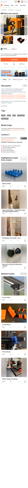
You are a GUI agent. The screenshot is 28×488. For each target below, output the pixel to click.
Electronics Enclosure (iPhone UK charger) (12, 265)
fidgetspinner (5, 118)
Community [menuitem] (23, 5)
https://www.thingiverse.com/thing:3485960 (13, 96)
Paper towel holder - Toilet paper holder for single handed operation (13, 210)
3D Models (4, 9)
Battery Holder (6, 183)
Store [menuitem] (12, 5)
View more (23, 159)
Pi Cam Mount (6, 324)
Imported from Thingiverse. (17, 130)
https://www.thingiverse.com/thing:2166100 (13, 98)
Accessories (18, 9)
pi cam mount (6, 297)
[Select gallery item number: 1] (11, 180)
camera (3, 115)
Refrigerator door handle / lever (11, 238)
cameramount (21, 115)
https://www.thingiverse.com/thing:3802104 (13, 95)
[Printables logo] (1, 5)
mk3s (14, 115)
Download (15, 59)
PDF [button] (25, 85)
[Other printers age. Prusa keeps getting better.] (14, 73)
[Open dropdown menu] (26, 13)
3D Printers (11, 9)
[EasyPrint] (16, 1)
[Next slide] (26, 40)
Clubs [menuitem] (16, 5)
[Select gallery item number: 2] (14, 294)
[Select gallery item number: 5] (16, 180)
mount (8, 115)
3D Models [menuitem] (6, 5)
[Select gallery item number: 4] (15, 180)
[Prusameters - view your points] (19, 2)
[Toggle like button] (3, 186)
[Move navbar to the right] (26, 5)
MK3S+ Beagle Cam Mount (10, 379)
